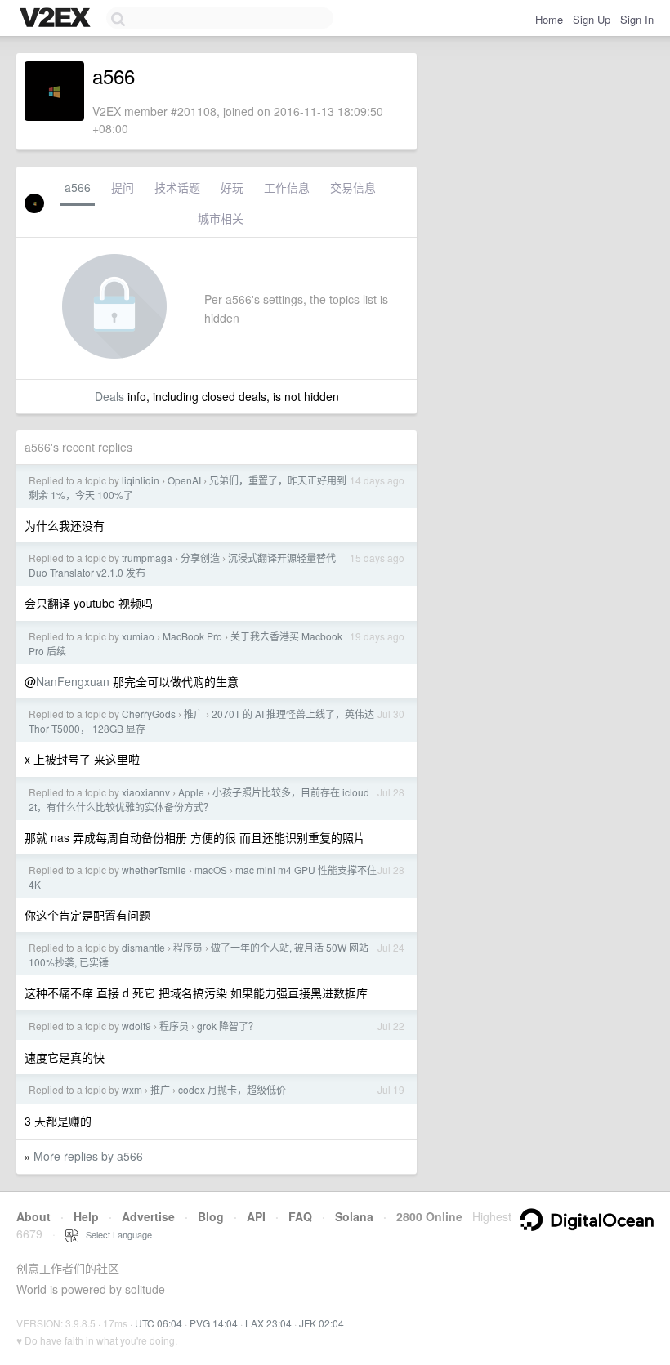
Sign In (637, 19)
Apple (191, 792)
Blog (211, 1216)
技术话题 (177, 187)
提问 (122, 187)
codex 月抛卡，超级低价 (232, 1089)
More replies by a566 (88, 1156)
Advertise (148, 1216)
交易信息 (353, 187)
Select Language (115, 1234)
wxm (132, 1089)
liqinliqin (140, 480)
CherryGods (149, 713)
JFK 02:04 (321, 1323)
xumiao (138, 636)
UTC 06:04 (158, 1323)
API (256, 1216)
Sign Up (591, 19)
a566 (78, 187)
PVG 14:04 (214, 1323)
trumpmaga (147, 557)
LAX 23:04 (268, 1323)
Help (86, 1216)
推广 (193, 713)
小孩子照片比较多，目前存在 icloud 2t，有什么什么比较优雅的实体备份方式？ (199, 799)
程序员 (188, 947)
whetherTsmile (154, 870)
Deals (109, 396)
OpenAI (184, 480)
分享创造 (200, 557)
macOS (210, 870)
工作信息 (287, 187)
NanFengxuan (72, 681)
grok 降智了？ (227, 1026)
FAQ (300, 1216)
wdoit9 (136, 1026)
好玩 (232, 187)
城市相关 (220, 218)
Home (549, 19)
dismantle (143, 947)
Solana (354, 1216)
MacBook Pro (192, 636)
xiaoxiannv (146, 792)
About (33, 1216)
